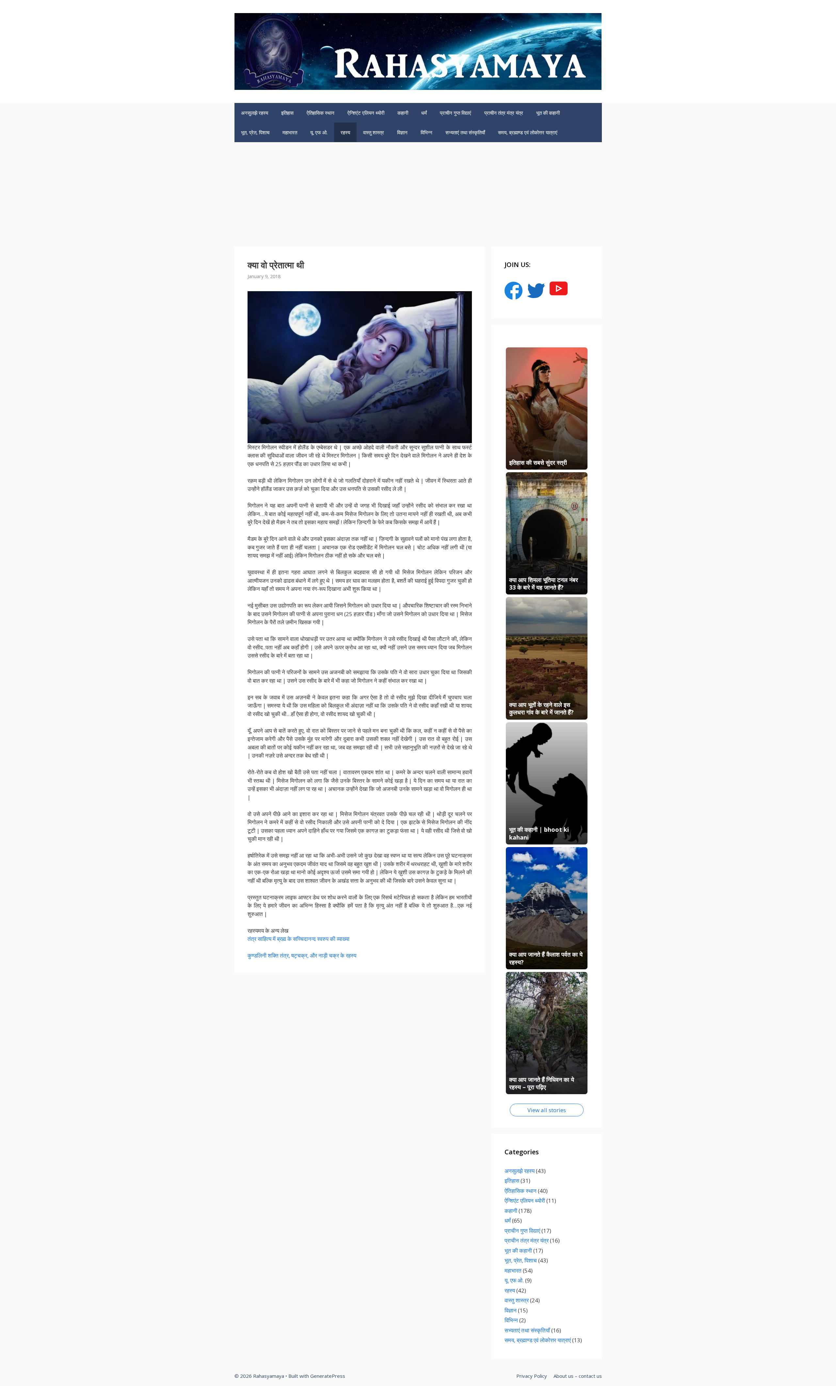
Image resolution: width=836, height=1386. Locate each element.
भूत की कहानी (548, 112)
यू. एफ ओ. (319, 132)
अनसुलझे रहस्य (254, 112)
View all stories (546, 1110)
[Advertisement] (418, 191)
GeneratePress (327, 1376)
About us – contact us (578, 1376)
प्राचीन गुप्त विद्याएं (455, 112)
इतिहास (287, 112)
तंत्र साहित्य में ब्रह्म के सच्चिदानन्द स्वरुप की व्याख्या (298, 939)
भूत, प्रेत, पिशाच (255, 132)
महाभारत (289, 132)
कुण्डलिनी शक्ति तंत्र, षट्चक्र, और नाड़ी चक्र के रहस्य (302, 955)
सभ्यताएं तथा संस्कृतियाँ (465, 132)
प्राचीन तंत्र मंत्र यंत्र (503, 112)
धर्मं (424, 112)
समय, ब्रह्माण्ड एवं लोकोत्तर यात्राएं (527, 132)
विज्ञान (402, 132)
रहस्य (345, 132)
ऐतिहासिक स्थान (320, 112)
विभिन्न (426, 132)
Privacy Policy (531, 1376)
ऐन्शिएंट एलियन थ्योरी (365, 112)
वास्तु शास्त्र (373, 132)
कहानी (402, 112)
